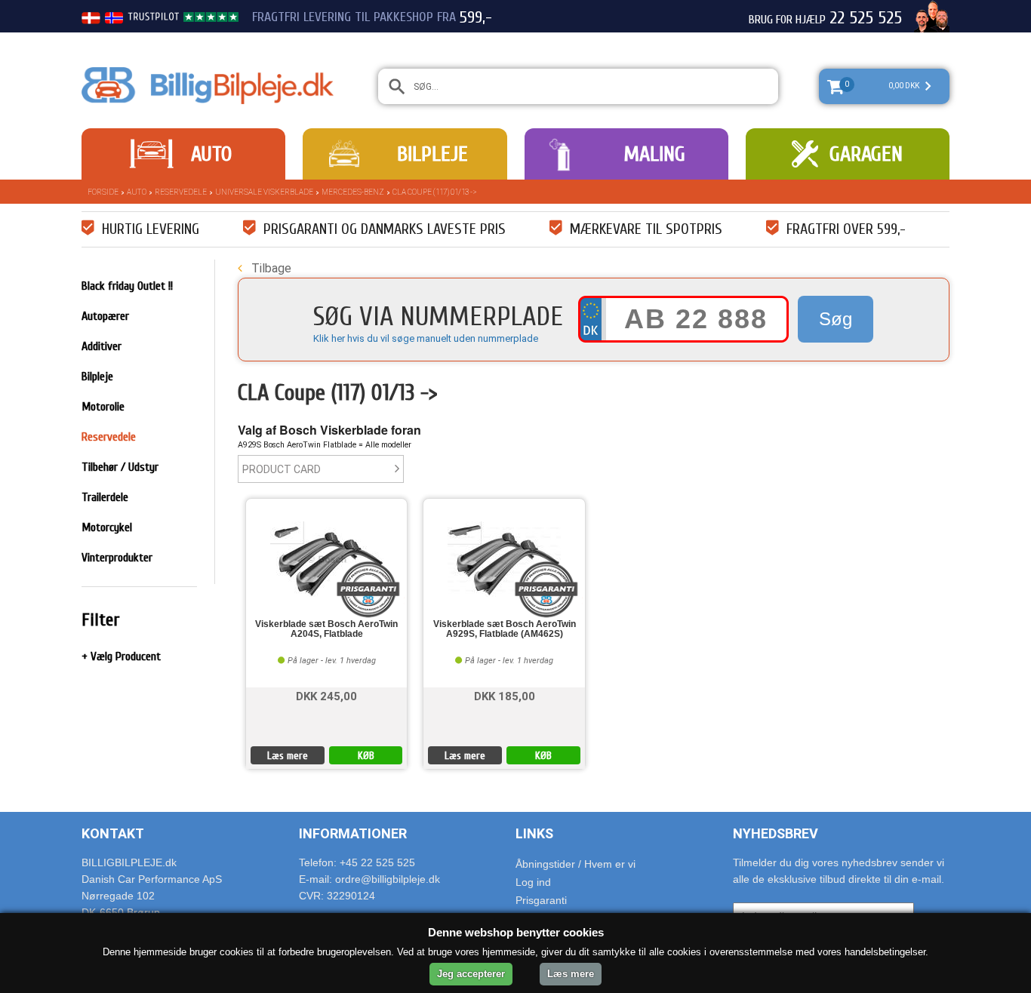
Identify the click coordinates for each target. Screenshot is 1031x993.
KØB (366, 755)
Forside (103, 192)
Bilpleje (432, 154)
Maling (654, 154)
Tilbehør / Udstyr (120, 467)
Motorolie (103, 406)
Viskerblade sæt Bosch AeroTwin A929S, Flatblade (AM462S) (504, 629)
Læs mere (287, 755)
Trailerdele (105, 497)
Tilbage (269, 268)
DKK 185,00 (504, 695)
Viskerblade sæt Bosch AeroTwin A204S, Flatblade (326, 629)
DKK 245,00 (326, 695)
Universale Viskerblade (264, 192)
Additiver (102, 346)
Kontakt (113, 833)
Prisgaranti (541, 900)
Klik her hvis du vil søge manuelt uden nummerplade (425, 338)
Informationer (353, 833)
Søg (835, 319)
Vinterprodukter (117, 557)
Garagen (866, 154)
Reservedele (181, 192)
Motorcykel (107, 527)
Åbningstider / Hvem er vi (576, 864)
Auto (211, 154)
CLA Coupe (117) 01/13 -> (434, 192)
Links (534, 833)
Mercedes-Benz (353, 192)
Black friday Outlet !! (127, 286)
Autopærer (105, 316)
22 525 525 (865, 18)
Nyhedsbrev (775, 833)
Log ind (533, 882)
